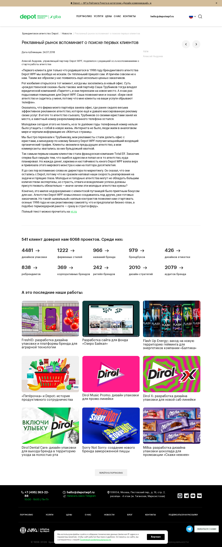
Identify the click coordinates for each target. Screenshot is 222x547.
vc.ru (74, 211)
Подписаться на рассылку (183, 515)
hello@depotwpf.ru (162, 16)
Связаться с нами (206, 529)
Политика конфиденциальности (168, 542)
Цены (108, 16)
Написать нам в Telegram (81, 496)
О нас (117, 16)
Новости (109, 515)
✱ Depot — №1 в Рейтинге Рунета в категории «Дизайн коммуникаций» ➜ (144, 3)
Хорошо (156, 537)
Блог (129, 515)
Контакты (129, 16)
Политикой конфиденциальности (95, 539)
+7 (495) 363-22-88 (37, 494)
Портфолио (84, 16)
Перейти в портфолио (111, 473)
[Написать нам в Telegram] (189, 529)
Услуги (98, 16)
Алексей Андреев (153, 56)
